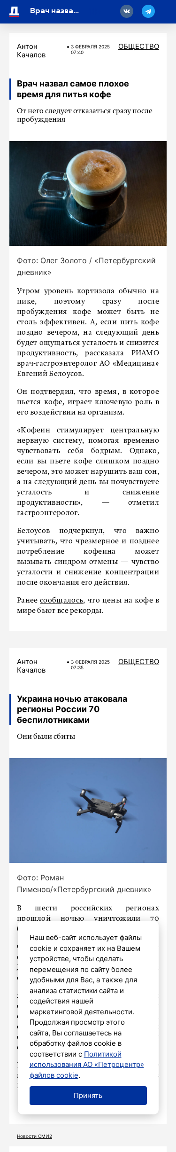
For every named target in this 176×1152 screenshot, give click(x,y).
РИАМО (145, 353)
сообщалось (61, 600)
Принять (88, 1095)
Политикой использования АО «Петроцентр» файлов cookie (87, 1065)
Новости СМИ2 (34, 1136)
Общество (138, 46)
